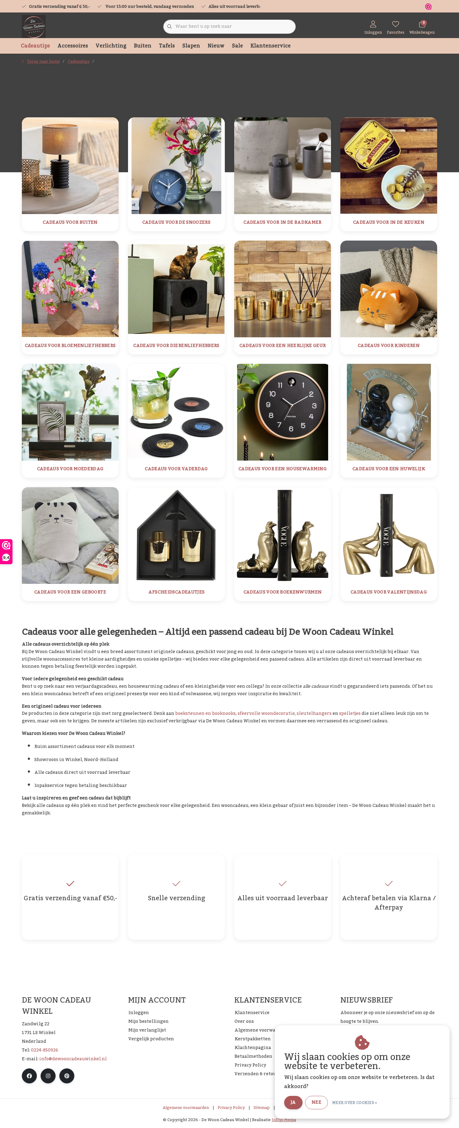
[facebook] (29, 1075)
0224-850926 (44, 1050)
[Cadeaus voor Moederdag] (70, 412)
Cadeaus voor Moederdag (70, 469)
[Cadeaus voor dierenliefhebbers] (176, 289)
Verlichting (111, 46)
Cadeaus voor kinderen (389, 345)
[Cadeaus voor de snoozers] (176, 165)
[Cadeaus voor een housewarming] (282, 412)
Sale (237, 46)
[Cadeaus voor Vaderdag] (176, 412)
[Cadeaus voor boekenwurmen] (282, 535)
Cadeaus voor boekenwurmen (283, 592)
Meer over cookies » (354, 1103)
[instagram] (48, 1075)
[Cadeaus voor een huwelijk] (388, 412)
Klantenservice (270, 46)
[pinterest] (66, 1075)
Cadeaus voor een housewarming (283, 469)
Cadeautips (35, 46)
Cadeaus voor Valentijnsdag (389, 592)
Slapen (191, 46)
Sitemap (262, 1108)
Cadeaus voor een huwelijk (389, 469)
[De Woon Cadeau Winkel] (34, 27)
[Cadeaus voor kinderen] (388, 289)
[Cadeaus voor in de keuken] (388, 165)
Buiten (142, 46)
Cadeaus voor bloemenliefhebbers (70, 345)
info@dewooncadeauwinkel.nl (73, 1059)
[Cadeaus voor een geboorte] (70, 535)
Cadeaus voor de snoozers (176, 222)
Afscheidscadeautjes (176, 592)
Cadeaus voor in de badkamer (282, 222)
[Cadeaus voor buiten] (70, 165)
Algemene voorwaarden (186, 1108)
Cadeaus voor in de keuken (388, 222)
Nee (316, 1102)
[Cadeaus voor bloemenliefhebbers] (70, 289)
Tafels (167, 46)
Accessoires (72, 46)
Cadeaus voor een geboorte (70, 592)
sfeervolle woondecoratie (266, 713)
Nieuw (216, 46)
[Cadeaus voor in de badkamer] (282, 165)
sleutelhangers (314, 713)
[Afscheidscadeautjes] (176, 535)
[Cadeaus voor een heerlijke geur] (282, 289)
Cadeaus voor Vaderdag (176, 469)
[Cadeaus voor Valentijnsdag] (388, 535)
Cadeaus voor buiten (70, 222)
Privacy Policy (231, 1108)
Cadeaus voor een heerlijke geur (282, 345)
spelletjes (350, 713)
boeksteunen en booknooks (205, 713)
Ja (293, 1102)
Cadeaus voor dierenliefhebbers (176, 345)
